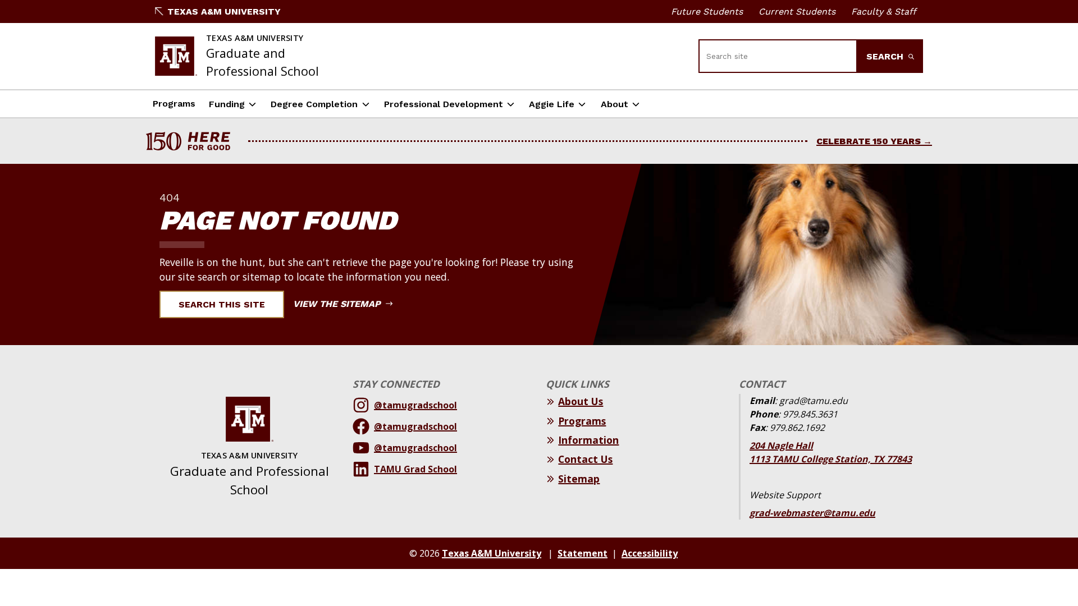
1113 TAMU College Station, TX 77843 (831, 459)
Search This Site (222, 304)
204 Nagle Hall (781, 445)
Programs (174, 103)
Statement (582, 553)
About (614, 104)
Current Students (797, 11)
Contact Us (585, 459)
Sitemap (579, 478)
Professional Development (443, 104)
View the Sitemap (338, 304)
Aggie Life (551, 104)
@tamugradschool (415, 405)
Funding (227, 104)
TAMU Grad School (415, 469)
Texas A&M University (224, 11)
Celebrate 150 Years (868, 141)
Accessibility (650, 553)
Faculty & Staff (883, 11)
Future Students (707, 11)
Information (588, 440)
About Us (580, 401)
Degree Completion (314, 104)
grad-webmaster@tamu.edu (812, 513)
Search (886, 56)
